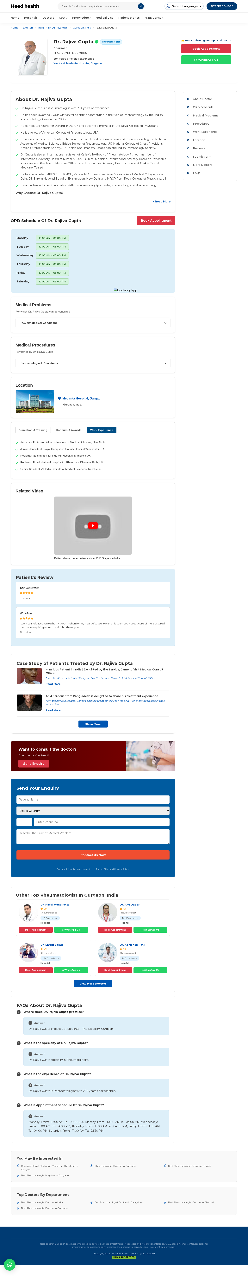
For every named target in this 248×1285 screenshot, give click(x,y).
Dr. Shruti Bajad (51, 944)
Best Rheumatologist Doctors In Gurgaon (44, 1208)
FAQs (197, 173)
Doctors (48, 17)
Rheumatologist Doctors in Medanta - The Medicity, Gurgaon (49, 1167)
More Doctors (202, 165)
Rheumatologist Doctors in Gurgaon (115, 1165)
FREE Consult (154, 17)
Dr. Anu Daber (130, 904)
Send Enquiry (33, 764)
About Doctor (202, 99)
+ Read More (161, 201)
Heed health (25, 6)
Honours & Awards (69, 430)
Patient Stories (129, 17)
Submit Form (202, 156)
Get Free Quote (222, 6)
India (41, 27)
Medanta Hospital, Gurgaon (84, 63)
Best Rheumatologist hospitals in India (189, 1165)
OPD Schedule (203, 107)
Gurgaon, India (82, 27)
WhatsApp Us (208, 60)
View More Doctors (93, 983)
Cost (62, 17)
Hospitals (31, 17)
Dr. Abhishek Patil (132, 944)
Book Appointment (206, 48)
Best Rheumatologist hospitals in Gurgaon (45, 1175)
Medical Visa (105, 17)
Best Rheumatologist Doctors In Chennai (191, 1202)
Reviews (199, 148)
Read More (53, 683)
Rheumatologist (58, 27)
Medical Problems (205, 115)
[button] (10, 1265)
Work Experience (101, 430)
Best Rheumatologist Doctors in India (42, 1202)
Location (199, 140)
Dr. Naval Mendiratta (55, 904)
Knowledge (80, 17)
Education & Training (33, 430)
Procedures (201, 123)
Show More (93, 724)
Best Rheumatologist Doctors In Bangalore (118, 1202)
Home (15, 17)
